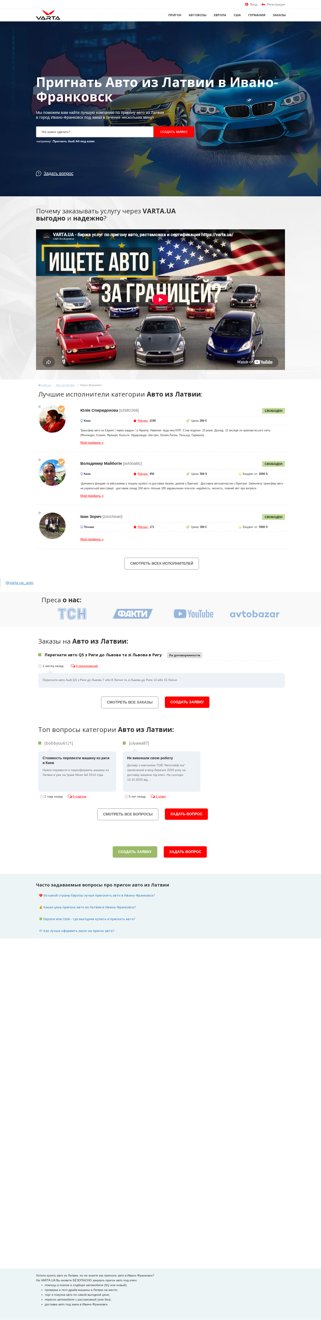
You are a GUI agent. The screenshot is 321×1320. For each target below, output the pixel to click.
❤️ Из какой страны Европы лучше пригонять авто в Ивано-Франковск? (97, 895)
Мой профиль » (92, 442)
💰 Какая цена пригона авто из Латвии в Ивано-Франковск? (87, 907)
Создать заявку (173, 132)
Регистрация (276, 4)
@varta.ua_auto (19, 583)
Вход (253, 4)
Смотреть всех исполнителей (161, 563)
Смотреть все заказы (130, 702)
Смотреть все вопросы (128, 814)
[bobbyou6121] (59, 743)
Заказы (279, 15)
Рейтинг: (143, 420)
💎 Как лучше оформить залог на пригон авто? (76, 931)
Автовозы (197, 15)
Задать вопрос (186, 814)
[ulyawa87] (139, 743)
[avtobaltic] (52, 472)
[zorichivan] (52, 526)
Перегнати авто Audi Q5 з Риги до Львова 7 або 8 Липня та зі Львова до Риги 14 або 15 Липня (110, 680)
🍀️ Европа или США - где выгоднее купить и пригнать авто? (87, 919)
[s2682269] (52, 419)
